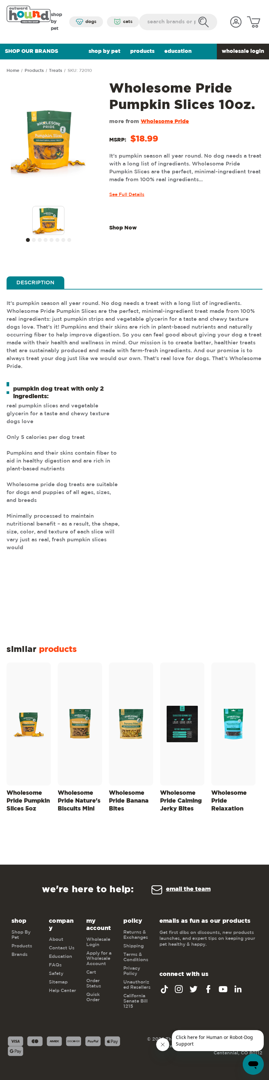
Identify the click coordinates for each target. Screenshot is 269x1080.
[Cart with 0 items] (253, 22)
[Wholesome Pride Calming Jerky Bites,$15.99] (182, 724)
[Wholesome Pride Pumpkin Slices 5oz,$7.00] (28, 724)
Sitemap (58, 982)
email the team (188, 889)
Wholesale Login (243, 51)
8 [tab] (69, 240)
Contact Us (61, 948)
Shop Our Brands (31, 51)
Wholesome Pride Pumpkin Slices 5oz (28, 800)
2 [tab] (34, 240)
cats (128, 22)
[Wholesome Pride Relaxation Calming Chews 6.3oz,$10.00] (233, 724)
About (56, 939)
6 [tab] (57, 240)
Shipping (133, 946)
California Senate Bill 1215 (135, 1001)
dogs (90, 22)
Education (178, 51)
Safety (56, 974)
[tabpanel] (48, 221)
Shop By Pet (104, 51)
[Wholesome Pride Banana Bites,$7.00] (131, 724)
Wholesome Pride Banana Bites (129, 800)
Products (142, 51)
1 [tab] (28, 240)
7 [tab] (63, 240)
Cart (91, 972)
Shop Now (123, 228)
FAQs (55, 965)
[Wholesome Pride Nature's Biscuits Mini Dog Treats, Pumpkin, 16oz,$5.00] (79, 724)
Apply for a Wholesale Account (99, 958)
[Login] (236, 22)
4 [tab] (46, 240)
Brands (19, 955)
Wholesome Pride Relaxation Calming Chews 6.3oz (230, 802)
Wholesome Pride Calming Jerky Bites (181, 800)
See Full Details (126, 195)
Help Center (62, 991)
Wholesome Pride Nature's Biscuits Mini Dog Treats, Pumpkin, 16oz (79, 802)
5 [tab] (51, 240)
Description (35, 282)
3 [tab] (40, 240)
